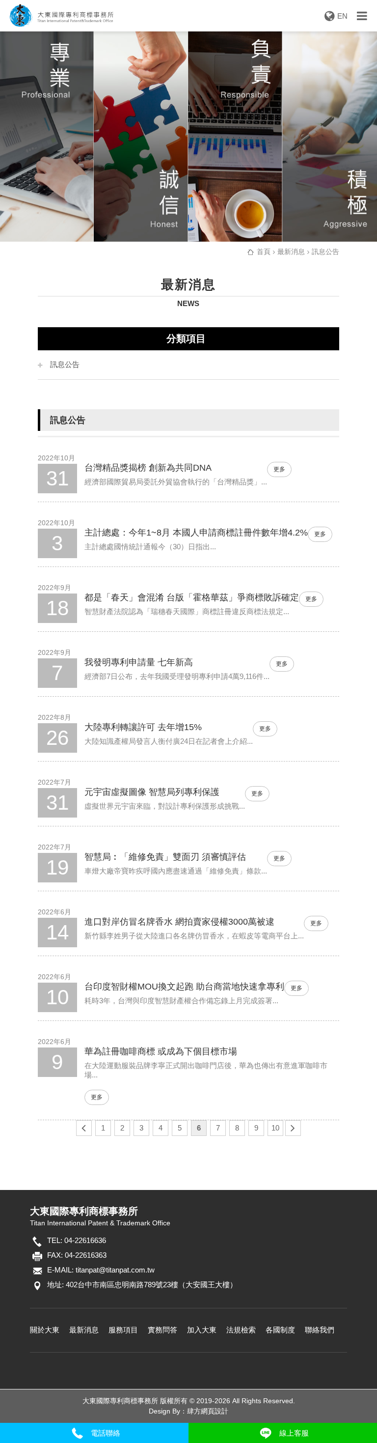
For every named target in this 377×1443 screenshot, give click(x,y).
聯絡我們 (319, 1330)
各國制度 (280, 1330)
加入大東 (201, 1330)
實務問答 (162, 1330)
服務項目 (123, 1330)
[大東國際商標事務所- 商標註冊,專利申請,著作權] (188, 136)
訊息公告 (65, 364)
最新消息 (84, 1330)
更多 (279, 469)
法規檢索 (241, 1330)
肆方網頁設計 (207, 1411)
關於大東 (44, 1330)
